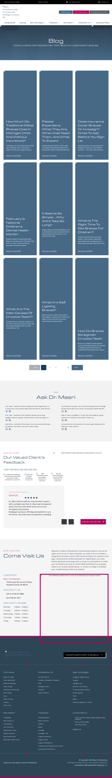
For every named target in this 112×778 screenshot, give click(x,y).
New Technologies (36, 23)
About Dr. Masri (9, 677)
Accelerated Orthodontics (46, 749)
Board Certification (10, 683)
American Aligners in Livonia (82, 702)
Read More (13, 156)
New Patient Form (10, 736)
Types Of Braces (43, 693)
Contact (6, 702)
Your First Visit (8, 727)
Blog (5, 696)
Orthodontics (84, 23)
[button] (64, 521)
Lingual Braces (43, 740)
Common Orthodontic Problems (48, 680)
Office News (8, 693)
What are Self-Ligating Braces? (54, 306)
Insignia (75, 680)
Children (41, 724)
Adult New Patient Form (12, 740)
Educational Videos (102, 23)
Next (76, 367)
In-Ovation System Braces (81, 690)
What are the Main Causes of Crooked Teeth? (19, 312)
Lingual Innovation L (45, 736)
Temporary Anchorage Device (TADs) (50, 746)
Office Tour (7, 705)
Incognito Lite (77, 683)
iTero (74, 696)
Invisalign (41, 730)
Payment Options (9, 733)
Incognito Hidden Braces (81, 677)
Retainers (41, 690)
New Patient (68, 23)
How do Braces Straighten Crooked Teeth (91, 334)
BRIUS (75, 699)
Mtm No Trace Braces (80, 686)
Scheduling (7, 717)
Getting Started (9, 23)
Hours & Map (8, 686)
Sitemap (70, 762)
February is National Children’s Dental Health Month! (17, 226)
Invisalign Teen (43, 733)
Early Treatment (43, 721)
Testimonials (8, 724)
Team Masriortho (9, 680)
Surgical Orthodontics (45, 743)
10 (69, 366)
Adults (40, 727)
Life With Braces (43, 677)
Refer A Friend (8, 699)
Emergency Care (43, 686)
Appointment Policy (10, 730)
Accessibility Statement (97, 762)
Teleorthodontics (44, 717)
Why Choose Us (9, 721)
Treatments (53, 23)
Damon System (78, 693)
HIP (106, 765)
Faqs (39, 683)
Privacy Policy (81, 762)
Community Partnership (11, 690)
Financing (22, 23)
